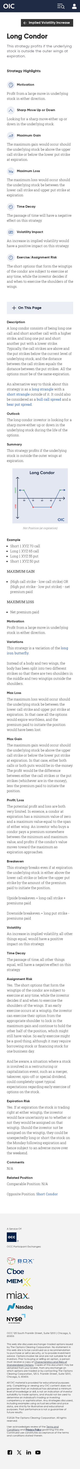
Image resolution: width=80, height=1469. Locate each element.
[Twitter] (19, 1452)
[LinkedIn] (29, 1452)
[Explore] (61, 6)
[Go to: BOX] (40, 1261)
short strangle (18, 394)
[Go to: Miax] (40, 1295)
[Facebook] (10, 1452)
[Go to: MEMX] (40, 1282)
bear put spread (19, 404)
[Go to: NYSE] (17, 1318)
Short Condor (47, 1194)
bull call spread (49, 399)
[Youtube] (38, 1452)
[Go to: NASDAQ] (40, 1306)
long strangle (42, 389)
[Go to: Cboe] (40, 1271)
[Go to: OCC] (40, 1237)
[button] (40, 308)
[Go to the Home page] (9, 6)
